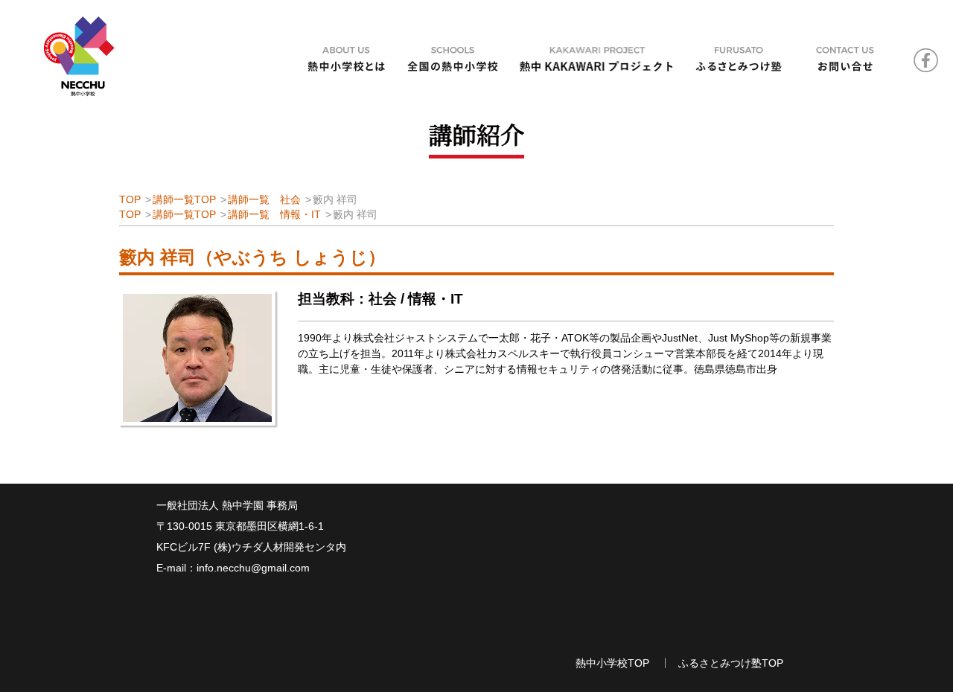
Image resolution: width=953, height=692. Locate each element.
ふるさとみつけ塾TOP (730, 663)
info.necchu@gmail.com (253, 568)
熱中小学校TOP (612, 663)
